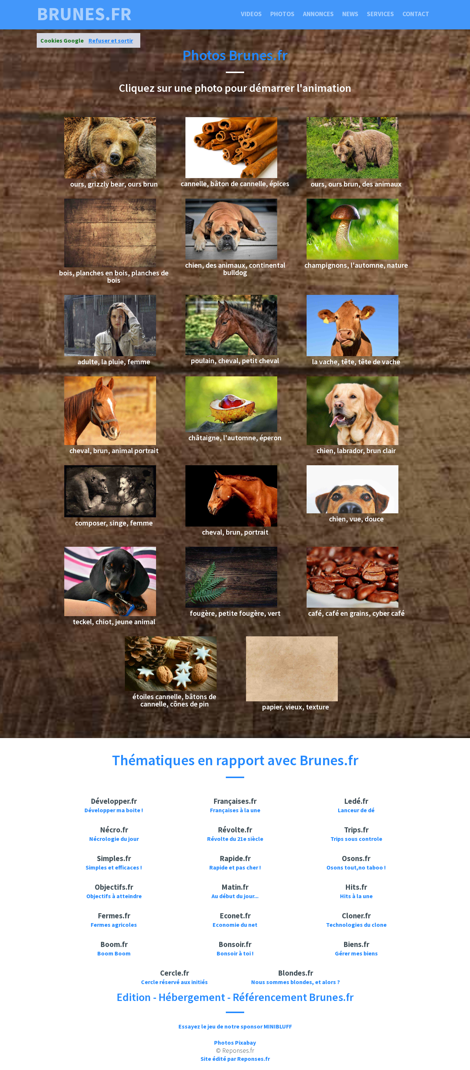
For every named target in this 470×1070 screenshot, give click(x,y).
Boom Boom (114, 953)
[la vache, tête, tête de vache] (352, 354)
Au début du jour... (235, 896)
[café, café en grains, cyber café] (352, 605)
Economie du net (235, 924)
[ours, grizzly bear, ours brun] (110, 176)
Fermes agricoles (114, 924)
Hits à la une (356, 896)
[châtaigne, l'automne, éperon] (231, 430)
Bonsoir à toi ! (235, 953)
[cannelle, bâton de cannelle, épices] (231, 176)
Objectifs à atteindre (114, 896)
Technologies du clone (356, 924)
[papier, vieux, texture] (292, 699)
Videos (251, 14)
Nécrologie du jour (114, 838)
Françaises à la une (235, 810)
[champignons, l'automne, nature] (352, 257)
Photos (282, 14)
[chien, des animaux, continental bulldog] (231, 257)
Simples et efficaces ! (114, 867)
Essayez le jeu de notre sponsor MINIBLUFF (235, 1026)
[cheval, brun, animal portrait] (110, 443)
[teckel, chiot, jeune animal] (110, 614)
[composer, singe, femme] (110, 515)
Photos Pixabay (235, 1042)
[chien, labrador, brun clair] (352, 443)
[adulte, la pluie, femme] (110, 354)
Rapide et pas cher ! (235, 867)
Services (380, 14)
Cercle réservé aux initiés (174, 982)
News (350, 14)
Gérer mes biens (356, 953)
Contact (415, 14)
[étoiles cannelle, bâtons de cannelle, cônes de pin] (171, 689)
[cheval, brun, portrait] (231, 524)
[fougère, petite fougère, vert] (231, 605)
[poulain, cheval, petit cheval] (231, 353)
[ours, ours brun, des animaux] (352, 176)
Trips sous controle (356, 838)
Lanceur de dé (356, 810)
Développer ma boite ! (113, 810)
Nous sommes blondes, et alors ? (295, 982)
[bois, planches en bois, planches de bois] (110, 265)
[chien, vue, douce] (352, 511)
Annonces (318, 14)
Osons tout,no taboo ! (356, 867)
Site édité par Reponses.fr (235, 1058)
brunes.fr (84, 14)
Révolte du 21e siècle (235, 838)
